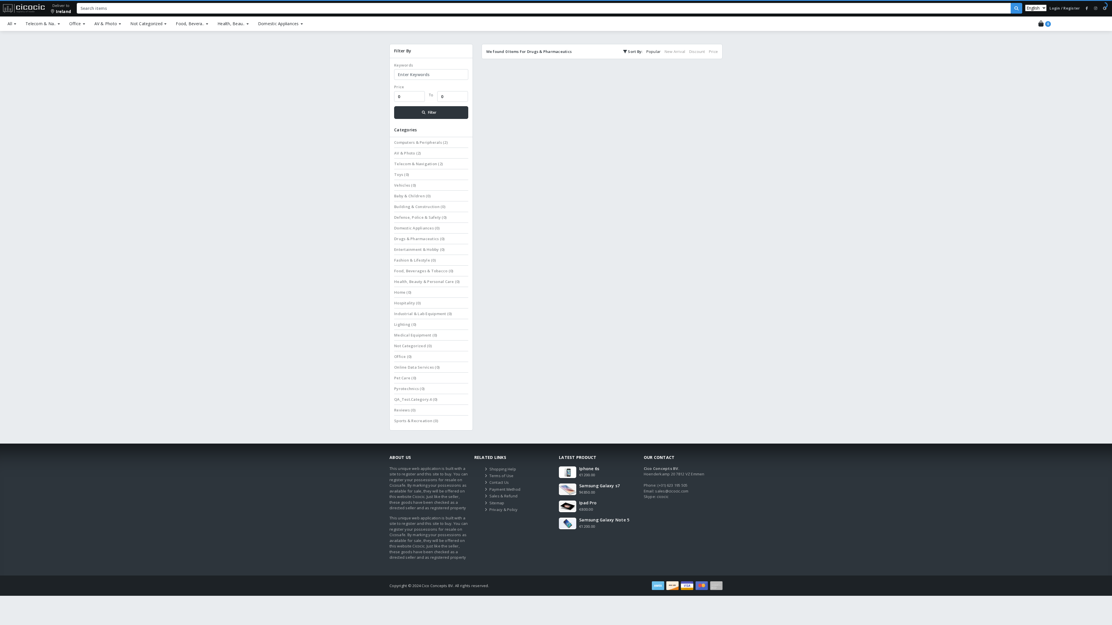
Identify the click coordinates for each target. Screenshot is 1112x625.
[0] (1038, 24)
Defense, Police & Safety (420, 217)
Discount (697, 51)
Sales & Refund (503, 496)
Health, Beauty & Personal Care (427, 281)
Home (402, 292)
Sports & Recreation (416, 420)
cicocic (662, 496)
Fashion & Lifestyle (415, 260)
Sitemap (496, 502)
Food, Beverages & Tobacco (423, 270)
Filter (432, 112)
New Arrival (675, 51)
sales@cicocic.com (671, 491)
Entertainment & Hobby (419, 249)
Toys (401, 174)
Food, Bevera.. (190, 23)
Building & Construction (419, 206)
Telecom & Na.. (40, 23)
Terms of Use (501, 475)
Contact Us (499, 482)
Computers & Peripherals (421, 142)
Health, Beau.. (231, 23)
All (10, 23)
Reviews (405, 410)
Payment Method (505, 489)
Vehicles (405, 185)
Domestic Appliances (278, 23)
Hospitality (407, 303)
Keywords (403, 65)
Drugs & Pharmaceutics (419, 238)
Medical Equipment (415, 335)
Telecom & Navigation (418, 163)
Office (75, 23)
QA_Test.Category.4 (416, 399)
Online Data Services (417, 367)
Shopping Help (502, 469)
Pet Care (405, 377)
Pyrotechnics (409, 388)
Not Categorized (146, 23)
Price (399, 86)
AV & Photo (105, 23)
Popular (653, 51)
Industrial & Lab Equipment (423, 313)
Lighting (405, 324)
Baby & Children (412, 195)
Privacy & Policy (503, 509)
